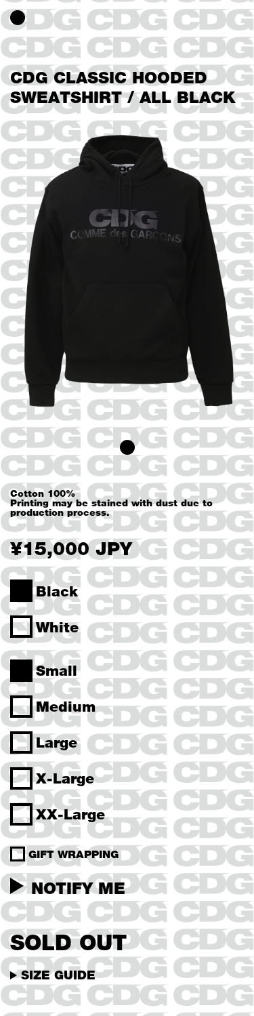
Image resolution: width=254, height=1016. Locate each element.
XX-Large (70, 814)
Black (57, 591)
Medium (66, 706)
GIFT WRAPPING (73, 854)
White (57, 627)
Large (56, 742)
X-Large (65, 778)
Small (56, 670)
